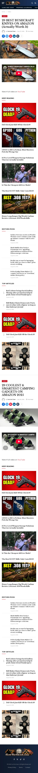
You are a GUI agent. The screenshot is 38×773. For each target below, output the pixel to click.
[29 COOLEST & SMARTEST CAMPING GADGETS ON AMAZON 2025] (19, 417)
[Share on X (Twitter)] (7, 36)
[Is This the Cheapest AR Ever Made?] (19, 173)
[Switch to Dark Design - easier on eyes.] (32, 3)
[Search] (35, 3)
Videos (5, 16)
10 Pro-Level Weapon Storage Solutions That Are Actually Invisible (18, 159)
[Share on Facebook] (3, 36)
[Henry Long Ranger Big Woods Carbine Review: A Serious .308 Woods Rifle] (19, 204)
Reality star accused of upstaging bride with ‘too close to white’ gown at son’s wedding (23, 262)
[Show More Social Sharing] (21, 36)
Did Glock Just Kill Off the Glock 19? (16, 125)
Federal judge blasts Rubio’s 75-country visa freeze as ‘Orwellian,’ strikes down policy (22, 273)
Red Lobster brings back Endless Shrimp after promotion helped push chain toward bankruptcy (19, 293)
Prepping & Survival (24, 7)
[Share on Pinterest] (10, 36)
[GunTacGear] (13, 3)
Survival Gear (11, 31)
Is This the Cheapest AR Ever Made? (16, 185)
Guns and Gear (8, 7)
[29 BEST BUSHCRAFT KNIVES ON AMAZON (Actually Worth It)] (19, 49)
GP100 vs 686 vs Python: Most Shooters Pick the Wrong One (18, 151)
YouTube (21, 92)
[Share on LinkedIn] (14, 36)
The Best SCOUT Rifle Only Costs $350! (18, 191)
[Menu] (3, 3)
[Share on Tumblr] (17, 36)
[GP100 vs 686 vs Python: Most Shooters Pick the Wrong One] (19, 137)
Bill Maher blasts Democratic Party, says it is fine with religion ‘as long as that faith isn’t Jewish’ (21, 305)
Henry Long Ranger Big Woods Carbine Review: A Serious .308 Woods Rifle (18, 217)
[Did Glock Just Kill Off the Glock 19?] (19, 112)
